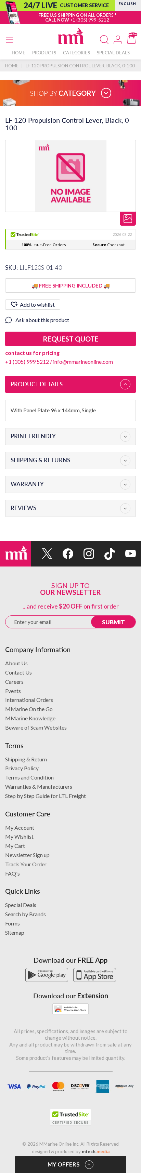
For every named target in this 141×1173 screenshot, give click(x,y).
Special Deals (20, 905)
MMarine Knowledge (30, 718)
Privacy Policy (22, 768)
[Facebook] (62, 554)
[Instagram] (83, 554)
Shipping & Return (26, 759)
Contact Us (18, 672)
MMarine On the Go (29, 709)
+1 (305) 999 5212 (27, 361)
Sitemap (14, 932)
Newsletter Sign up (27, 855)
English (127, 3)
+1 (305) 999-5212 (89, 20)
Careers (14, 681)
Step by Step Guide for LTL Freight (45, 795)
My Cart (15, 845)
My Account (19, 827)
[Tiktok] (104, 554)
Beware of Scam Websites (36, 727)
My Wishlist (19, 836)
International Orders (29, 699)
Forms (12, 923)
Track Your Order (26, 864)
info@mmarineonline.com (83, 361)
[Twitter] (41, 554)
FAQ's (12, 873)
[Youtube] (125, 554)
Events (13, 691)
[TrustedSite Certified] (70, 1117)
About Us (16, 663)
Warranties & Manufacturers (38, 786)
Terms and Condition (29, 777)
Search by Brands (25, 914)
